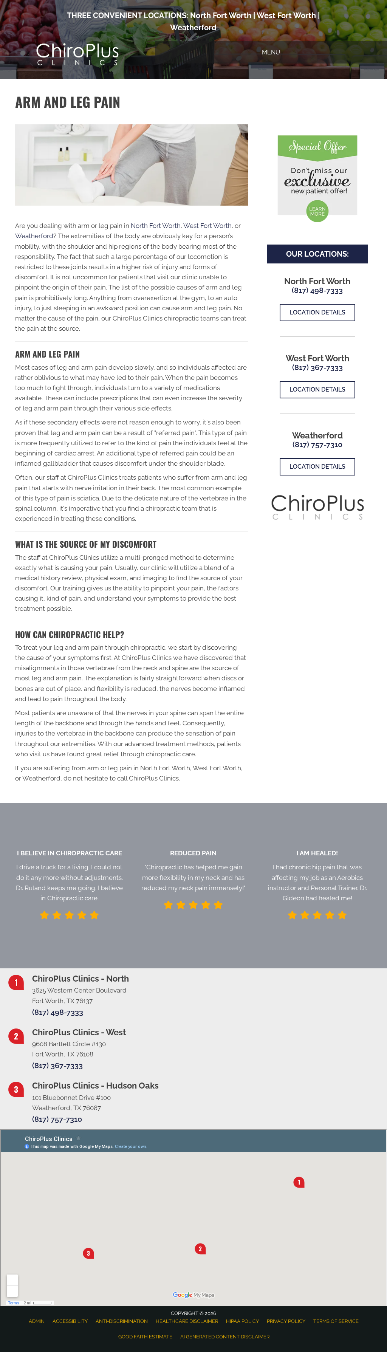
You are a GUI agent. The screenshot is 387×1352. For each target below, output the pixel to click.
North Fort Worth (220, 15)
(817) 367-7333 (317, 367)
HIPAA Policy (242, 1321)
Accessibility (70, 1321)
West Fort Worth (286, 15)
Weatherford (193, 27)
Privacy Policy (286, 1321)
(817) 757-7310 (317, 444)
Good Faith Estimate (145, 1337)
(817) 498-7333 (317, 290)
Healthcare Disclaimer (187, 1321)
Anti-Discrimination (122, 1321)
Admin (37, 1321)
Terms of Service (336, 1321)
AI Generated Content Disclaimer (224, 1337)
